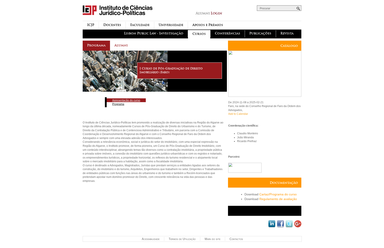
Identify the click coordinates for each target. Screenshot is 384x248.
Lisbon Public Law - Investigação (153, 33)
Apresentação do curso (126, 100)
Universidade (171, 25)
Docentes (112, 25)
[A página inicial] (117, 18)
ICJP (90, 25)
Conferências (227, 33)
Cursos (199, 34)
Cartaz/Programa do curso (278, 194)
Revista (287, 33)
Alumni (121, 45)
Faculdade (140, 25)
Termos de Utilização (182, 239)
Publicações (260, 33)
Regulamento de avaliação (278, 199)
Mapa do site (212, 239)
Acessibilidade (151, 239)
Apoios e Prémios (207, 25)
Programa (96, 45)
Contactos (236, 239)
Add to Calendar (238, 113)
